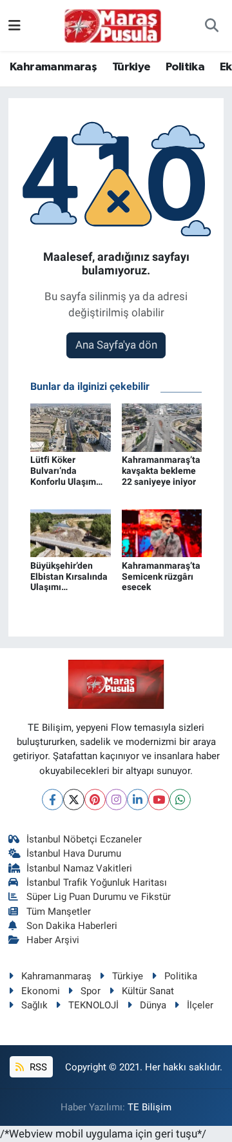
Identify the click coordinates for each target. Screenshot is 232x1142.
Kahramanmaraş (53, 67)
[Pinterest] (95, 799)
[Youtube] (158, 799)
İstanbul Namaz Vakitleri (79, 868)
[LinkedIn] (137, 799)
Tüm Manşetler (58, 911)
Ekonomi (40, 991)
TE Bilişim (149, 1107)
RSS (37, 1067)
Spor (91, 991)
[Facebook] (52, 799)
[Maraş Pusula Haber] (112, 26)
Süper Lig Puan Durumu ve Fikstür (98, 896)
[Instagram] (116, 799)
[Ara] (211, 25)
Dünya (153, 1005)
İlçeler (200, 1005)
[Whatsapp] (180, 799)
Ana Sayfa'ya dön (116, 344)
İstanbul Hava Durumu (73, 853)
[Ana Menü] (14, 25)
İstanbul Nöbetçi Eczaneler (84, 839)
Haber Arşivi (52, 940)
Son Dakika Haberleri (71, 926)
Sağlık (34, 1005)
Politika (185, 67)
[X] (73, 799)
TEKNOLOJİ (93, 1005)
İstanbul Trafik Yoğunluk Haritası (96, 882)
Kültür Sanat (148, 991)
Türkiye (131, 67)
